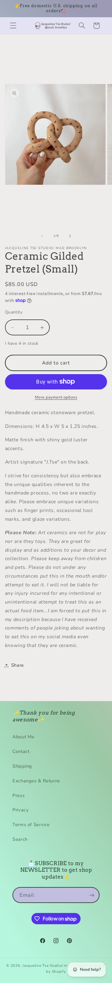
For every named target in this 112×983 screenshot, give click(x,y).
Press (18, 795)
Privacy (20, 810)
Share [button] (17, 665)
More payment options (56, 397)
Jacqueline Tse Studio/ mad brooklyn (55, 965)
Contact (20, 751)
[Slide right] (70, 236)
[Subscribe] (92, 895)
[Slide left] (42, 236)
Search (20, 839)
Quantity (13, 312)
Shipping (22, 766)
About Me (23, 737)
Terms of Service (31, 824)
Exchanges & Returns (36, 781)
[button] (13, 25)
